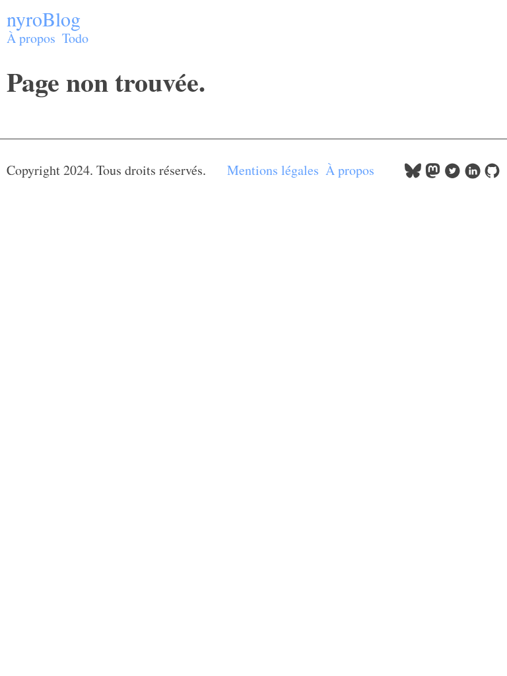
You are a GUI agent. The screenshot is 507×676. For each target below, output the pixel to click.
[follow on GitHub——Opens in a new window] (492, 174)
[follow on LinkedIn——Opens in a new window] (472, 174)
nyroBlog (44, 18)
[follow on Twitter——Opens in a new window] (452, 174)
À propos (31, 38)
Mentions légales (273, 170)
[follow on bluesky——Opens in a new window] (413, 174)
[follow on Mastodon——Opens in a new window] (432, 174)
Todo (75, 38)
